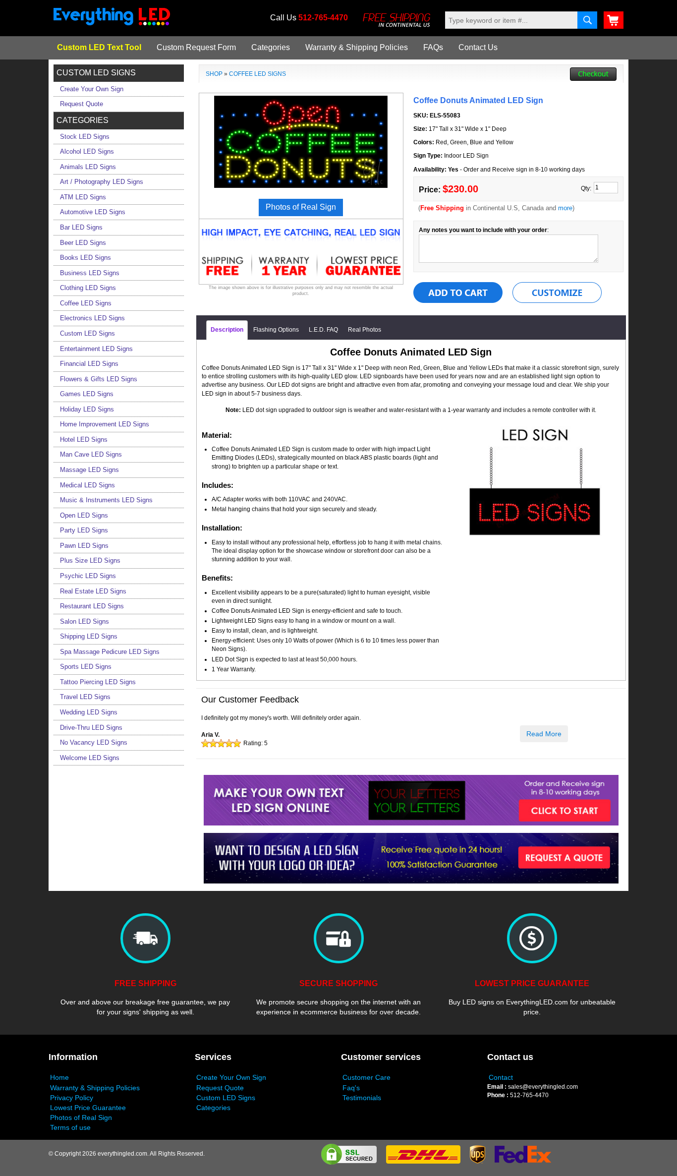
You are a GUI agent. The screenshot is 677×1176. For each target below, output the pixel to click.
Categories (270, 47)
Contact (501, 1077)
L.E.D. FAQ (323, 329)
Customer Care (366, 1077)
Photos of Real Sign (81, 1117)
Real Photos (364, 329)
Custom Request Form (196, 47)
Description (227, 329)
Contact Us (478, 47)
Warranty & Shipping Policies (356, 47)
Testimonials (361, 1098)
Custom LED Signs (225, 1098)
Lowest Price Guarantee (88, 1108)
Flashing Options (276, 329)
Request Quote (220, 1088)
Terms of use (70, 1127)
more (565, 208)
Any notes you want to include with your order (483, 230)
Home (59, 1077)
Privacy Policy (71, 1098)
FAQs (433, 47)
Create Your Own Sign (231, 1077)
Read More (544, 734)
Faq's (351, 1088)
